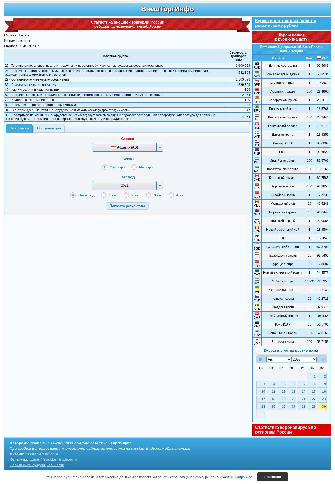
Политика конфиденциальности (37, 465)
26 (284, 406)
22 (314, 399)
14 (303, 391)
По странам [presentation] (19, 128)
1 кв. (113, 195)
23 (324, 399)
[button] (127, 205)
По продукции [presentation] (49, 128)
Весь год (86, 195)
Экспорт (117, 167)
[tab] (19, 128)
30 (324, 406)
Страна (127, 138)
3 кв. (158, 195)
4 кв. (180, 195)
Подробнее (243, 477)
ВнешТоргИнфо (167, 9)
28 (303, 406)
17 (263, 399)
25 (273, 406)
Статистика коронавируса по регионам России (285, 429)
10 (263, 391)
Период (128, 177)
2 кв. (135, 195)
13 (293, 391)
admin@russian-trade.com (53, 459)
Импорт (146, 167)
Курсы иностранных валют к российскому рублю (285, 23)
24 (263, 406)
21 (303, 399)
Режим (128, 159)
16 (324, 391)
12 (284, 391)
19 (284, 399)
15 (314, 391)
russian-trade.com (41, 454)
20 (293, 399)
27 (293, 406)
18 (273, 399)
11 (273, 391)
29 (314, 406)
